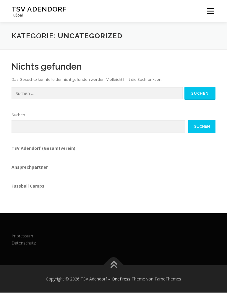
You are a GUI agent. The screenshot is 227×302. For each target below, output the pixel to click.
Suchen (18, 114)
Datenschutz (24, 243)
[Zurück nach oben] (113, 265)
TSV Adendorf (39, 9)
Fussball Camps (28, 186)
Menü (210, 11)
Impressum (22, 236)
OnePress (121, 279)
